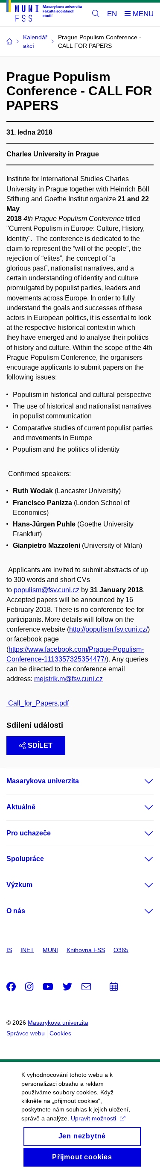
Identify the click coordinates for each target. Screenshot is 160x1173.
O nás (15, 910)
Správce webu (25, 1033)
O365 (120, 950)
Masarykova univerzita (42, 781)
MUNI (50, 950)
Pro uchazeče (28, 833)
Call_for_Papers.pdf (37, 703)
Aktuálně (20, 807)
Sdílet (40, 745)
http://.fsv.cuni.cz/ (108, 629)
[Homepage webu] (44, 12)
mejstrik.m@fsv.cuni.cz (68, 678)
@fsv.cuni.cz (46, 590)
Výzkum (19, 884)
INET (27, 950)
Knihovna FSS (86, 950)
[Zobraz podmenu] (140, 781)
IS (9, 950)
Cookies (60, 1033)
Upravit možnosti (93, 1118)
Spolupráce (25, 858)
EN (112, 14)
